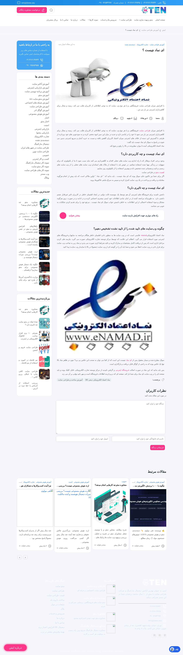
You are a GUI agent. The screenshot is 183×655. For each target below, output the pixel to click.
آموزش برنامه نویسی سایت (37, 91)
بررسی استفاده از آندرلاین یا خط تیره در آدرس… (28, 386)
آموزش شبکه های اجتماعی (37, 103)
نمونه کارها (93, 20)
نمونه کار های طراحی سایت (36, 170)
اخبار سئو (45, 121)
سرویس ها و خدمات (108, 20)
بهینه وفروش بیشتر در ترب (52, 632)
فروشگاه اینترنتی (122, 370)
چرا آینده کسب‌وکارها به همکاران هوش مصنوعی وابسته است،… (28, 242)
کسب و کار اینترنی (41, 159)
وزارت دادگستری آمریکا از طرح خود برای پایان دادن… (28, 280)
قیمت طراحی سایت (55, 595)
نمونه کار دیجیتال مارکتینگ (37, 163)
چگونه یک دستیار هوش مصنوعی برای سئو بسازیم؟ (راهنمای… (28, 267)
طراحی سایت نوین (41, 151)
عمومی (45, 155)
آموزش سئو (43, 95)
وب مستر (44, 174)
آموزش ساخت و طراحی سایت (70, 380)
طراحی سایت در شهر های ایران (35, 148)
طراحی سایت (126, 20)
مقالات (82, 20)
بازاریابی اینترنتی (42, 129)
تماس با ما (64, 20)
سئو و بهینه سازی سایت (143, 20)
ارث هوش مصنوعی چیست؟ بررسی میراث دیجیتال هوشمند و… (28, 254)
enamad (144, 235)
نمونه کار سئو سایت (40, 166)
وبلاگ (46, 178)
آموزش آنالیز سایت (40, 84)
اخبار (47, 118)
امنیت (46, 125)
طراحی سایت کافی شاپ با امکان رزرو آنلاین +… (28, 374)
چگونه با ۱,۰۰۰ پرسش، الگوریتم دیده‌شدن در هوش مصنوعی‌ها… (28, 216)
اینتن (164, 30)
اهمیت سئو (160, 172)
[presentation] (19, 557)
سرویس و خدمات (56, 613)
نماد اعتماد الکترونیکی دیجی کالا (97, 380)
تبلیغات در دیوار (57, 604)
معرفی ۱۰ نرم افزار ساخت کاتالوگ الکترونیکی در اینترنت (28, 336)
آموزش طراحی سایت (150, 30)
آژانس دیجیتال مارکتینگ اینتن (80, 651)
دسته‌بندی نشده (130, 45)
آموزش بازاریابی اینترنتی (38, 88)
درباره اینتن (15, 647)
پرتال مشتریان (52, 20)
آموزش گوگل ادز (41, 110)
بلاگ (62, 609)
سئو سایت (59, 586)
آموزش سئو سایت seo (39, 99)
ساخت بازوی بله (57, 600)
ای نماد (129, 360)
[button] (17, 561)
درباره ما (74, 20)
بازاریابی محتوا (42, 133)
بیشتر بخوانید (25, 546)
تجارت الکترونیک (142, 45)
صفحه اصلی (160, 20)
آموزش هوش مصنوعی (39, 114)
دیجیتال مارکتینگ (41, 144)
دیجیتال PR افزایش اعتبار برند (51, 627)
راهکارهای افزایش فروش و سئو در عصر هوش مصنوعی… (28, 229)
